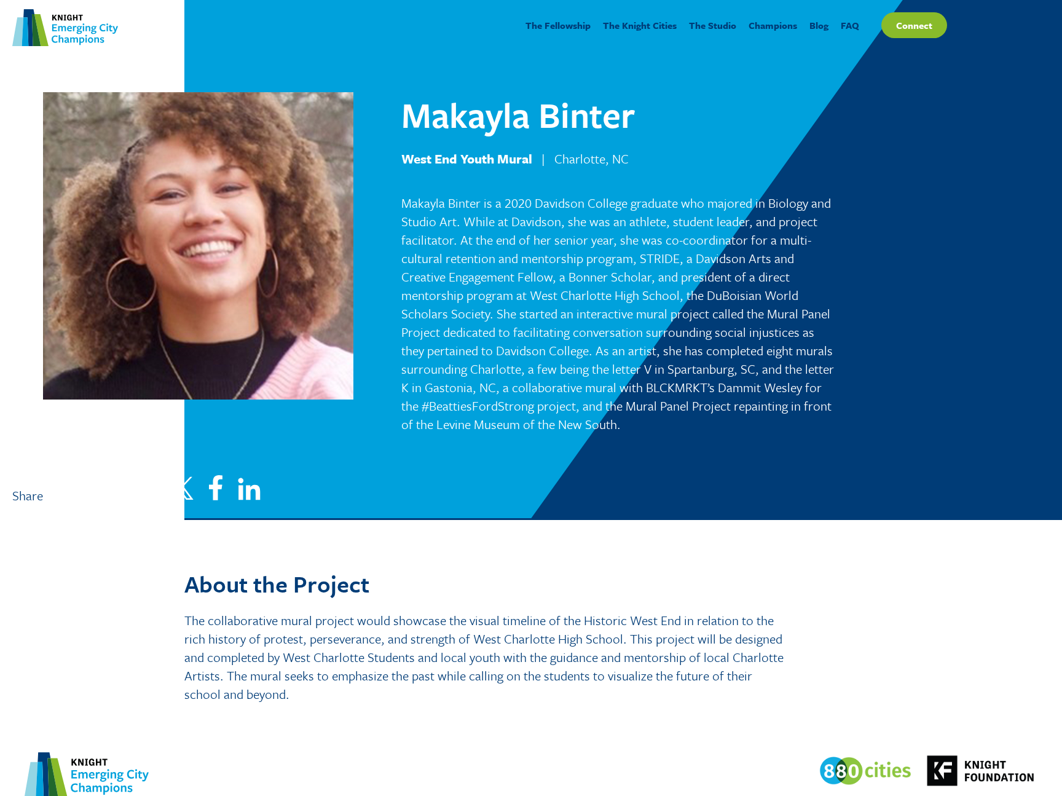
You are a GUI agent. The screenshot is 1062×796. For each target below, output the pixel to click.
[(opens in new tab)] (865, 769)
